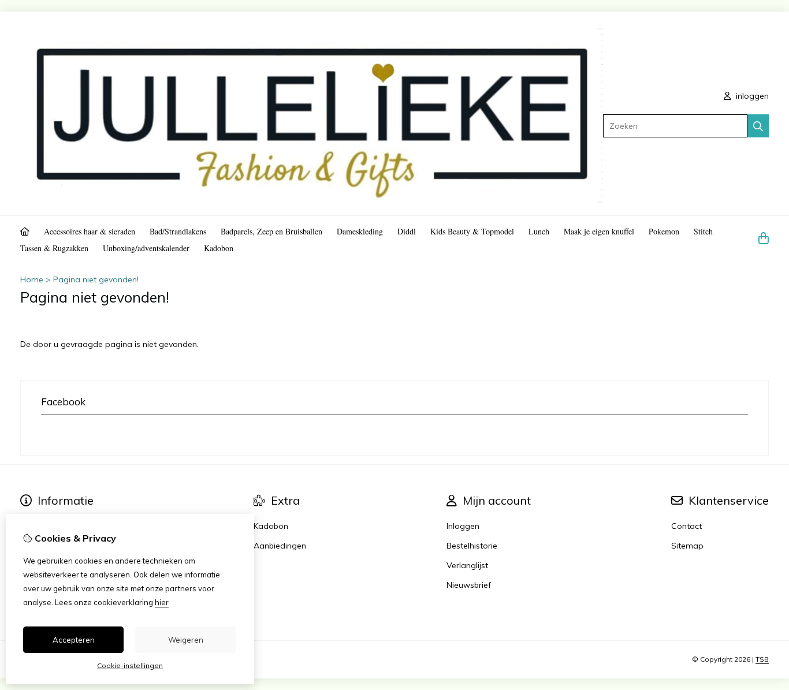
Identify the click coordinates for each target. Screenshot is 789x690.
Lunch (539, 231)
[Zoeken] (758, 125)
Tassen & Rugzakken (54, 248)
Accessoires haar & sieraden (89, 231)
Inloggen (462, 526)
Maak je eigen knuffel (599, 231)
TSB (762, 659)
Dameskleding (360, 231)
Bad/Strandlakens (178, 231)
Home (31, 279)
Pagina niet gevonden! (96, 279)
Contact (686, 526)
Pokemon (664, 231)
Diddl (406, 231)
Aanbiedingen (280, 545)
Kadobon (218, 248)
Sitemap (687, 545)
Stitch (703, 231)
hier (162, 602)
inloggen (751, 96)
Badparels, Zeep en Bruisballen (271, 231)
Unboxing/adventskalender (146, 248)
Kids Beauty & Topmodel (472, 231)
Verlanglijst (467, 565)
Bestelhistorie (471, 545)
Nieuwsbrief (468, 585)
